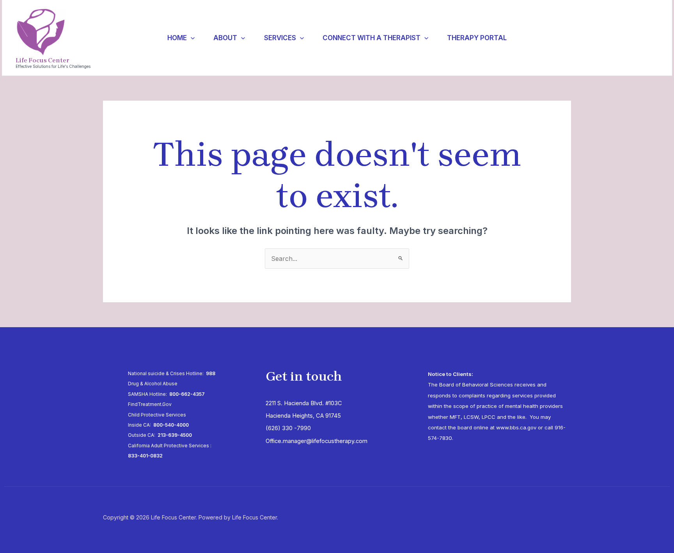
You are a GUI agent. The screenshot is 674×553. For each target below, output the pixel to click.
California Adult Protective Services (168, 445)
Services (280, 38)
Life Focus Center (42, 60)
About (225, 38)
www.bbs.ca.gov (516, 427)
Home (177, 38)
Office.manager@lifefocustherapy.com (316, 441)
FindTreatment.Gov (150, 404)
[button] (191, 38)
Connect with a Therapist (371, 38)
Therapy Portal (477, 38)
